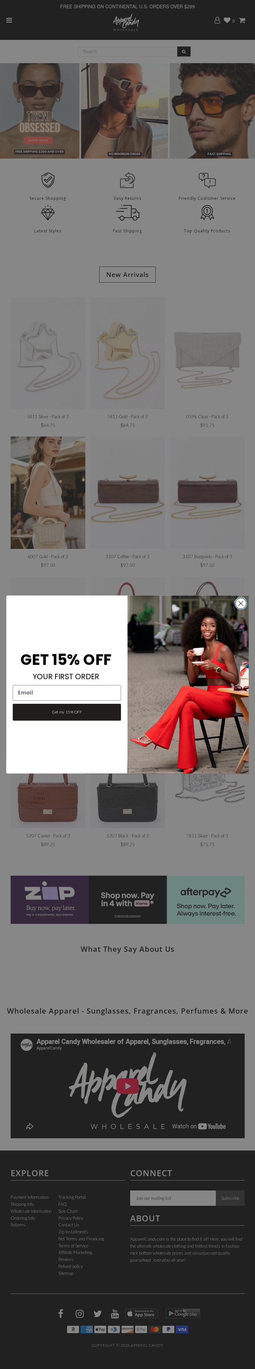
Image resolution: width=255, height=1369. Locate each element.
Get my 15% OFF (67, 711)
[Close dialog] (240, 603)
